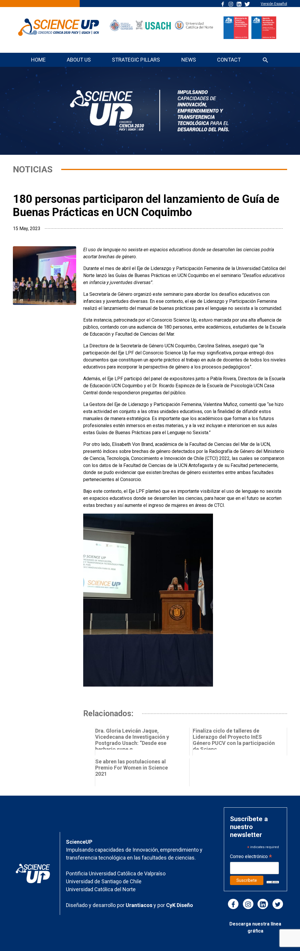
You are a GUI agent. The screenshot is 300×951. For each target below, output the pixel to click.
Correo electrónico (251, 857)
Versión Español (274, 4)
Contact (229, 60)
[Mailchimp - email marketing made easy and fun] (273, 881)
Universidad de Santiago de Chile (104, 881)
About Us (79, 60)
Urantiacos (140, 905)
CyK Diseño (179, 905)
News (188, 60)
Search (265, 60)
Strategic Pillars (136, 60)
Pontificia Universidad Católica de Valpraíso (116, 873)
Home (38, 60)
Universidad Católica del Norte (101, 889)
